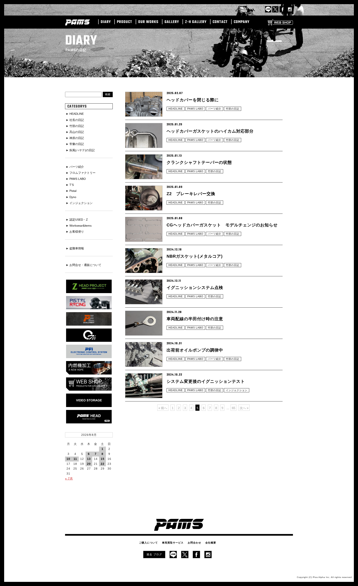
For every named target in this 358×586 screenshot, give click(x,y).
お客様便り (76, 231)
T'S (71, 184)
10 (68, 458)
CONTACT (220, 22)
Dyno (72, 197)
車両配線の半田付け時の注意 (195, 319)
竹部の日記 (232, 108)
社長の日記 (76, 120)
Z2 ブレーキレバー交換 (191, 193)
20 (89, 463)
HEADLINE (175, 108)
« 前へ (162, 408)
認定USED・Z (78, 219)
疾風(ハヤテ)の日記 (82, 150)
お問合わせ (194, 542)
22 (102, 463)
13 (89, 458)
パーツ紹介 (214, 108)
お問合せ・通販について (85, 265)
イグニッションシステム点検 (195, 287)
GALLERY (171, 22)
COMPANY (241, 22)
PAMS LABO (195, 108)
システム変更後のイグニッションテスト (206, 381)
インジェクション (236, 390)
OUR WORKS (148, 22)
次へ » (244, 408)
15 (102, 458)
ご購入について (148, 542)
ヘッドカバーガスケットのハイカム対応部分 (210, 131)
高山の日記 (76, 132)
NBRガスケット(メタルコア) (195, 256)
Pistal (72, 190)
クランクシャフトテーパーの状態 (199, 162)
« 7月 (69, 478)
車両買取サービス (173, 542)
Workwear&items (80, 225)
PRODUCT (124, 22)
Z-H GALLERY (196, 22)
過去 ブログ (154, 554)
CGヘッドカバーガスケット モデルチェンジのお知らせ (222, 225)
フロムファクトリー (82, 172)
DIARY (106, 22)
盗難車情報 (76, 248)
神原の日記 (76, 138)
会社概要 (210, 542)
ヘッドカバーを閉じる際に (193, 100)
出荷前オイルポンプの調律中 (195, 350)
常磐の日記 (76, 144)
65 (233, 408)
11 (75, 458)
